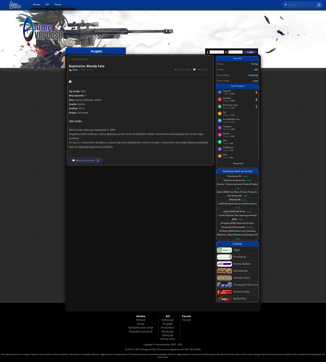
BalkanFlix (239, 298)
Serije (140, 324)
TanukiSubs (240, 271)
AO (47, 4)
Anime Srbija (241, 291)
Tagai (236, 250)
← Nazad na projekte (79, 59)
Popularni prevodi (140, 331)
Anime (36, 4)
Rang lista (238, 163)
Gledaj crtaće (241, 278)
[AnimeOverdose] (15, 5)
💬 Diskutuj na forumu (85, 160)
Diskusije (167, 335)
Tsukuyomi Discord (245, 284)
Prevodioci (168, 327)
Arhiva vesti (167, 339)
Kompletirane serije (140, 327)
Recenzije (168, 331)
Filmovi (140, 320)
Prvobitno (239, 257)
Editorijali (168, 320)
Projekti (168, 324)
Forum (57, 4)
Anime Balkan (242, 264)
